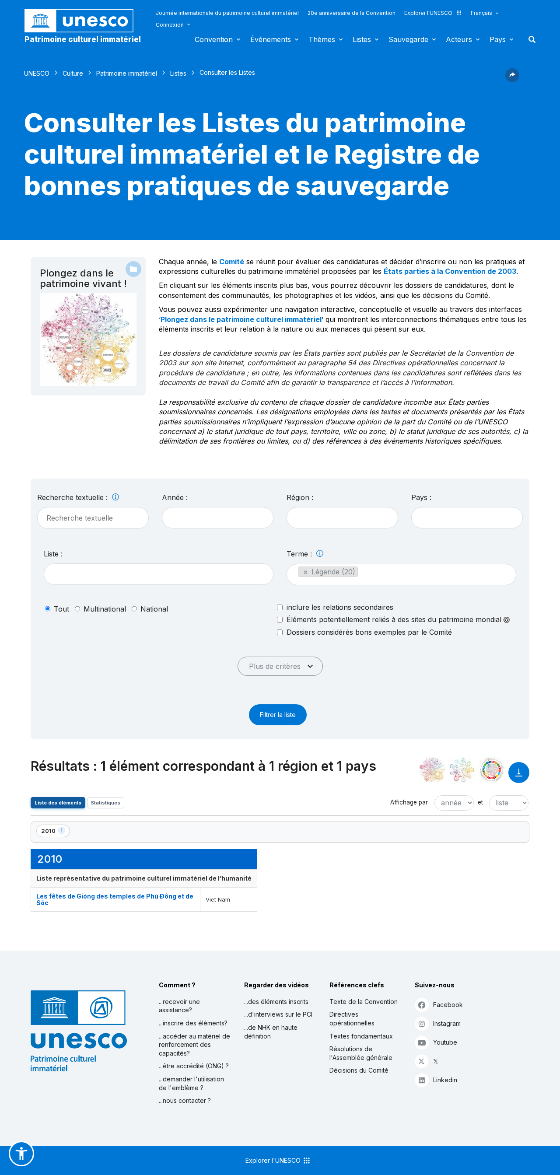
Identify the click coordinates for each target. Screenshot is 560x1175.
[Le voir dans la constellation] (432, 770)
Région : (300, 497)
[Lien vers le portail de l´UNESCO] (83, 20)
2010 (55, 832)
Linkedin (445, 1080)
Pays (498, 39)
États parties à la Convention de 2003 (450, 271)
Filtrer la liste (278, 714)
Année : (175, 497)
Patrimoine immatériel (126, 73)
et (480, 802)
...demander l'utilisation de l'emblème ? (191, 1083)
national (154, 609)
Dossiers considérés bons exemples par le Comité (369, 632)
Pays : (421, 497)
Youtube (445, 1042)
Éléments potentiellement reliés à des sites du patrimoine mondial (395, 619)
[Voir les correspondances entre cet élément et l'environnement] (462, 770)
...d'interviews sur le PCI (278, 1014)
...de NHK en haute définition (271, 1032)
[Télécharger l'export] (518, 776)
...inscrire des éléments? (193, 1023)
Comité (231, 261)
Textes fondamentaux (361, 1036)
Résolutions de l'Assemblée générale (360, 1053)
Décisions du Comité (358, 1070)
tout (61, 609)
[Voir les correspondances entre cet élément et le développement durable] (492, 770)
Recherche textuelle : (73, 497)
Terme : (300, 553)
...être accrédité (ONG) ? (194, 1066)
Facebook (448, 1004)
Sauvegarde (408, 39)
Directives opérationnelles (351, 1019)
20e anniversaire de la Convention (352, 13)
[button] (512, 79)
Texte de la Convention (363, 1001)
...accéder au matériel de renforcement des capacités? (194, 1044)
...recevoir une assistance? (179, 1006)
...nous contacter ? (185, 1100)
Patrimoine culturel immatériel (82, 39)
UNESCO (36, 73)
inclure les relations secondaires (340, 607)
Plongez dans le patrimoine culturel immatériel (241, 319)
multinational (105, 609)
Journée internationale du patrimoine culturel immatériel (227, 13)
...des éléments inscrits (276, 1001)
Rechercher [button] (529, 39)
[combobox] (217, 517)
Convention (214, 39)
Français (481, 13)
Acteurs (459, 39)
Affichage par (409, 802)
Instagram (447, 1023)
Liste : (53, 553)
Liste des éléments (58, 803)
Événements (270, 39)
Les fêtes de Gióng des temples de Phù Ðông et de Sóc (114, 899)
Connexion (170, 24)
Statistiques (105, 803)
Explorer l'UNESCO (428, 13)
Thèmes (321, 39)
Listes (362, 39)
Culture (73, 73)
